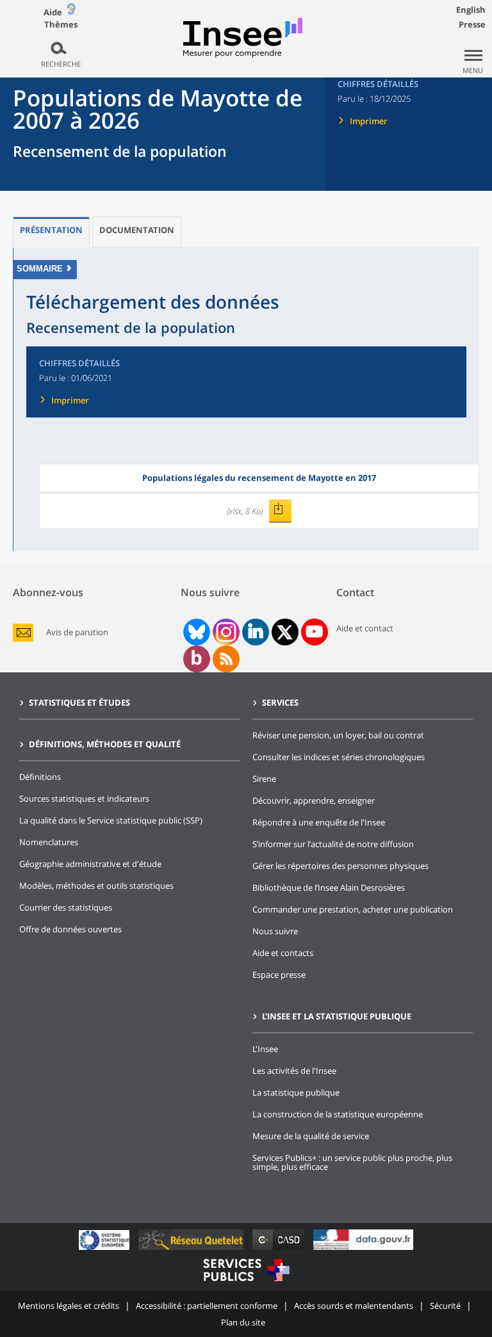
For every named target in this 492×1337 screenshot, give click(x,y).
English (471, 9)
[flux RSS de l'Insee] (226, 659)
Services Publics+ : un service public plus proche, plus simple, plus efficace (352, 1162)
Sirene (264, 778)
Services (280, 702)
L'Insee (265, 1049)
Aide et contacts (282, 953)
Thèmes (61, 24)
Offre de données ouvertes (70, 929)
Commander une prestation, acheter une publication (352, 909)
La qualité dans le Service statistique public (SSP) (110, 820)
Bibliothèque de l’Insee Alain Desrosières (328, 887)
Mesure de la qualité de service (310, 1136)
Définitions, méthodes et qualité (105, 744)
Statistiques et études (79, 702)
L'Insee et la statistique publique (336, 1016)
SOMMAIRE (40, 268)
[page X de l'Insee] (285, 632)
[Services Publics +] (246, 1283)
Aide (53, 12)
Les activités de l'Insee (294, 1070)
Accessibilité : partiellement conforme (206, 1305)
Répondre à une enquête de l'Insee (318, 822)
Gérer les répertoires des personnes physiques (340, 865)
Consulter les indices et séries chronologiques (338, 757)
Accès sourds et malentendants (353, 1305)
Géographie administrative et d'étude (90, 864)
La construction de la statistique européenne (337, 1114)
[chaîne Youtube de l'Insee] (314, 632)
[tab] (51, 232)
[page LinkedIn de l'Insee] (256, 632)
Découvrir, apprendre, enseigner (313, 800)
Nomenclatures (48, 842)
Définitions (40, 776)
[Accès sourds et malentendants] (71, 12)
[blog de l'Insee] (196, 658)
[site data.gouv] (363, 1250)
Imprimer (369, 121)
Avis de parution (77, 632)
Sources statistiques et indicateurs (84, 798)
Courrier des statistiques (65, 907)
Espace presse (279, 974)
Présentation (51, 230)
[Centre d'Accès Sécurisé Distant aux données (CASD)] (279, 1250)
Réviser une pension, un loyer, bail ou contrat (338, 735)
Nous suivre (275, 931)
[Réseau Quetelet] (192, 1250)
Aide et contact (364, 628)
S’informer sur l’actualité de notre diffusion (333, 844)
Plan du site (243, 1322)
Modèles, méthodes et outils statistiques (96, 885)
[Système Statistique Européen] (105, 1250)
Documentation (136, 230)
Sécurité (445, 1305)
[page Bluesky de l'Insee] (195, 632)
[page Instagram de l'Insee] (225, 632)
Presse (472, 24)
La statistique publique (296, 1092)
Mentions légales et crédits (68, 1305)
